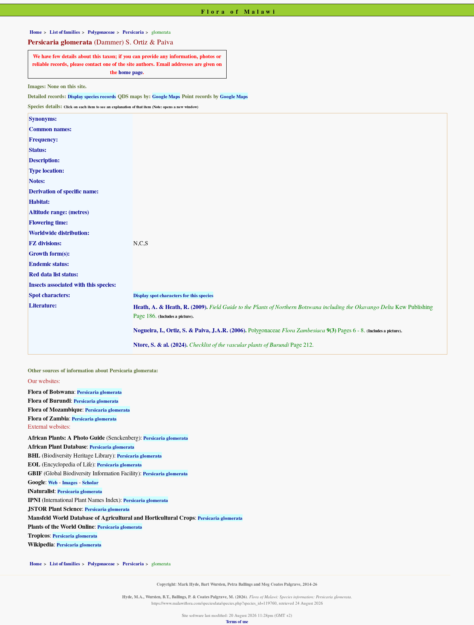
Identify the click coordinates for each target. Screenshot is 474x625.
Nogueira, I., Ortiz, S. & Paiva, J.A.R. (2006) (189, 330)
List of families (65, 32)
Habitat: (39, 201)
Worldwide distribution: (59, 232)
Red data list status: (53, 274)
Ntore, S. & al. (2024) (159, 344)
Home (36, 32)
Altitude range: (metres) (59, 211)
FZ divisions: (45, 243)
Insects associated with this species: (72, 284)
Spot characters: (49, 294)
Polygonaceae (101, 32)
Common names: (50, 128)
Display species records (92, 96)
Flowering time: (48, 222)
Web (52, 482)
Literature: (43, 305)
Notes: (37, 180)
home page (130, 72)
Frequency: (43, 139)
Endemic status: (49, 263)
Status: (37, 149)
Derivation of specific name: (64, 191)
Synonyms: (43, 118)
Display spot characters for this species (173, 295)
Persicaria (133, 32)
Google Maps (166, 96)
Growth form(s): (49, 253)
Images (69, 482)
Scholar (90, 482)
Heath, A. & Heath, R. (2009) (169, 306)
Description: (44, 160)
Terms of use (237, 621)
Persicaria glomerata (99, 391)
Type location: (46, 170)
